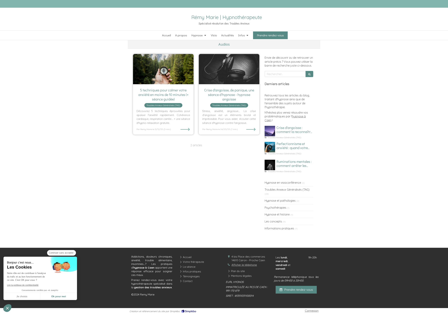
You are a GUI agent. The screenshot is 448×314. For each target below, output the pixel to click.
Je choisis (21, 296)
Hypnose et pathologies (280, 200)
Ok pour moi (58, 296)
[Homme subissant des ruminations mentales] (270, 165)
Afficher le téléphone (244, 264)
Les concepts (273, 221)
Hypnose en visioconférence (283, 182)
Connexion (311, 310)
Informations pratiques (279, 228)
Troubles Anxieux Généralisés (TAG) (287, 189)
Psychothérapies (275, 207)
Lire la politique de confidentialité (22, 285)
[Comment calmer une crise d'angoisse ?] (270, 131)
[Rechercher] (309, 74)
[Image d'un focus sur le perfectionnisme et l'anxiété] (270, 147)
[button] (7, 308)
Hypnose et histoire (277, 214)
